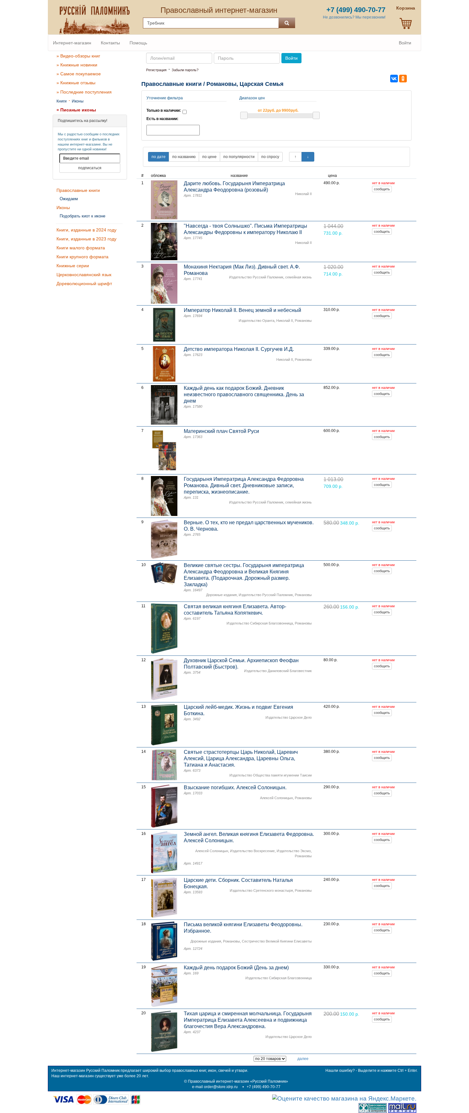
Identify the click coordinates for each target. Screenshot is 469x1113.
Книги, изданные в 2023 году (86, 238)
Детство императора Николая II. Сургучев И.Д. (239, 349)
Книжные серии (72, 265)
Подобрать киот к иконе (82, 216)
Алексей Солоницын (276, 798)
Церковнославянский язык (83, 274)
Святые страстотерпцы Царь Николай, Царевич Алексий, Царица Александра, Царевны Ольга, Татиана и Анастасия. (241, 758)
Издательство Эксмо (294, 851)
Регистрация (156, 70)
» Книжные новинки (76, 64)
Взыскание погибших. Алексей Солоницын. (235, 787)
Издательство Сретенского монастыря (261, 890)
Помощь (138, 42)
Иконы (78, 101)
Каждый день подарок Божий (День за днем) (236, 967)
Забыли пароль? (185, 70)
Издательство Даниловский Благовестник (278, 671)
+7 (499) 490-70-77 (263, 1087)
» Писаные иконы (76, 109)
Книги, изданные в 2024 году (86, 229)
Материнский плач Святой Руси (221, 431)
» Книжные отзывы (75, 82)
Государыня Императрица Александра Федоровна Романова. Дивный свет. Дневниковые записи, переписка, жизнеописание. (244, 485)
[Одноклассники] (403, 78)
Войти (405, 42)
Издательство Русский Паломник (256, 277)
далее (303, 1058)
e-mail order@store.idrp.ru (215, 1087)
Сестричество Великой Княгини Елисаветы (277, 941)
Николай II (303, 194)
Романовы (303, 320)
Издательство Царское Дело (288, 717)
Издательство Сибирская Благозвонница (260, 623)
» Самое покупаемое (78, 73)
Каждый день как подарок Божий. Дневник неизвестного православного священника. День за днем (244, 394)
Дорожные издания (221, 595)
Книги (61, 101)
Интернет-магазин (72, 42)
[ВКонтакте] (394, 78)
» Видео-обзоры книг (78, 55)
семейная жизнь (298, 277)
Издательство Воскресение (252, 851)
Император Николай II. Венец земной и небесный (242, 310)
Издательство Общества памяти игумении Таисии (270, 775)
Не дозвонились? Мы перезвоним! (354, 17)
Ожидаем (69, 198)
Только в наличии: (163, 110)
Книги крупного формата (82, 256)
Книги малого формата (80, 247)
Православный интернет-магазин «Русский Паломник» (238, 1081)
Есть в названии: (162, 119)
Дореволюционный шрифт (84, 283)
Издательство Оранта (256, 320)
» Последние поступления (84, 92)
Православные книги (78, 190)
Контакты (110, 42)
